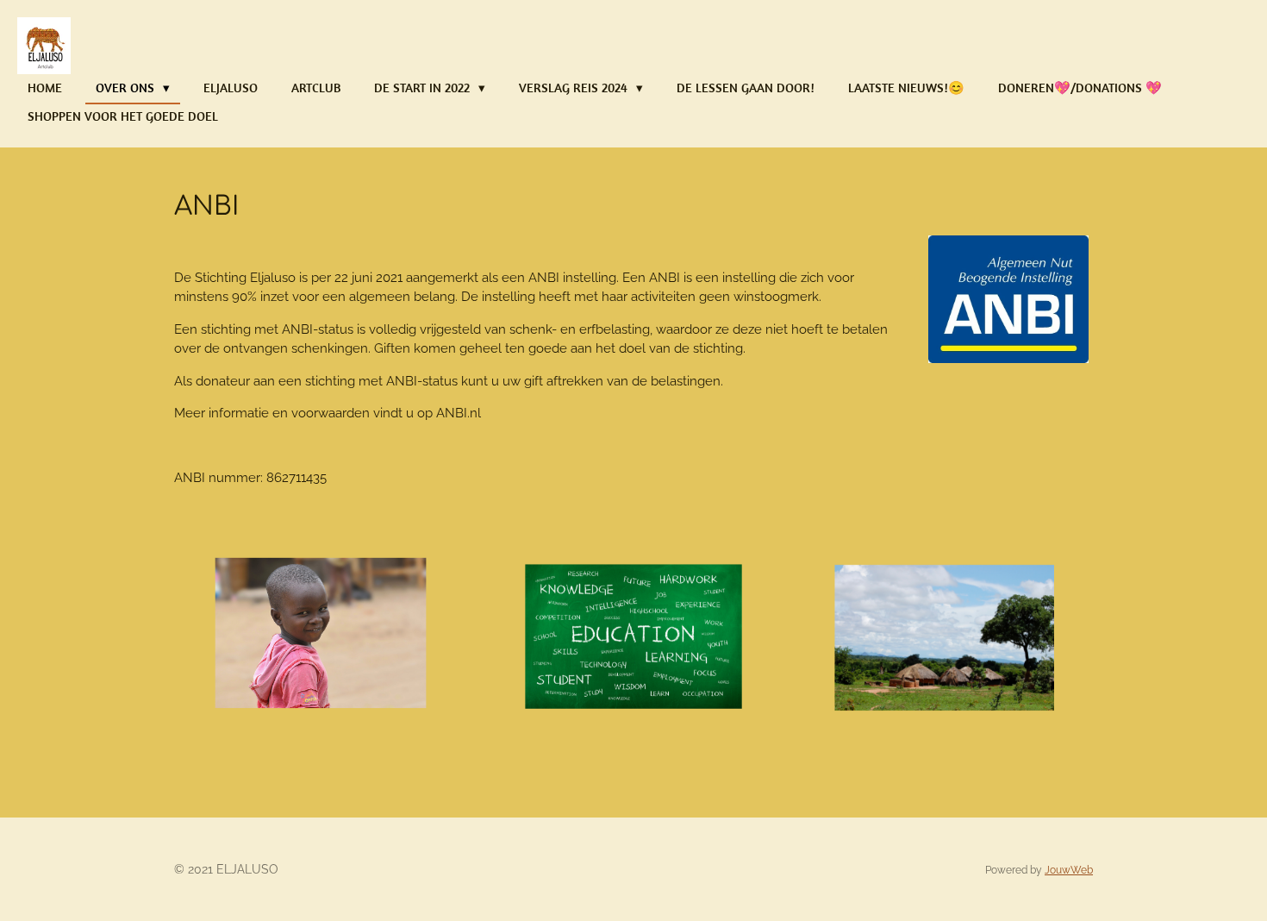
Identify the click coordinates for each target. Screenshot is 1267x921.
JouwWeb (1069, 870)
